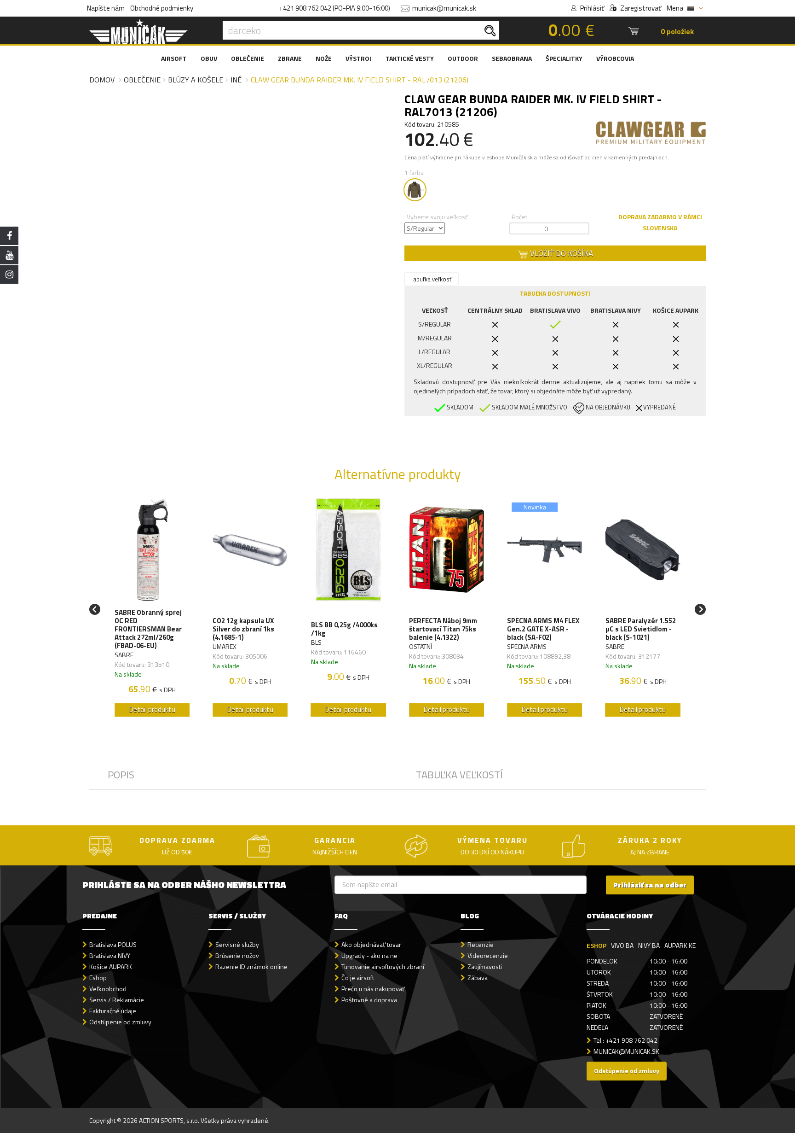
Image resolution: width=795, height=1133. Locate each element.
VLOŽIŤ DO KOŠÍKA (560, 253)
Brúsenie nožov (237, 955)
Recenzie (480, 944)
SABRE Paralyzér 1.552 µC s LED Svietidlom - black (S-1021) (640, 629)
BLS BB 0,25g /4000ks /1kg (344, 629)
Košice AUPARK (110, 966)
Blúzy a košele (195, 79)
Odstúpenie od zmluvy (120, 1022)
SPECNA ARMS (527, 646)
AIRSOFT (174, 58)
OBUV (209, 58)
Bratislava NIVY (109, 955)
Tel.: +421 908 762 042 (625, 1040)
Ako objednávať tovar (371, 944)
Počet (519, 217)
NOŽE (324, 58)
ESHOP (596, 945)
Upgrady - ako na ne (369, 955)
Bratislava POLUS (113, 944)
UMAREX (224, 646)
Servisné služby (237, 944)
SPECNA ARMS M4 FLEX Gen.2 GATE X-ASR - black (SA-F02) (543, 629)
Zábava (477, 977)
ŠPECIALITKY (564, 58)
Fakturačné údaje (112, 1011)
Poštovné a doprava (369, 1000)
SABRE (124, 655)
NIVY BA (649, 945)
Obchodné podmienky (161, 8)
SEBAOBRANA (512, 58)
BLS (316, 642)
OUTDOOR (463, 58)
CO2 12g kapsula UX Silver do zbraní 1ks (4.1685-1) (243, 629)
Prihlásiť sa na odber (649, 885)
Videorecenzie (487, 955)
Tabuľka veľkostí (431, 279)
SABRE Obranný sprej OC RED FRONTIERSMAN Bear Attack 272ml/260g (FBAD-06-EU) (148, 629)
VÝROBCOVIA (615, 58)
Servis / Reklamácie (116, 1000)
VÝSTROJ (359, 58)
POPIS (121, 775)
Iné (236, 79)
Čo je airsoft (357, 977)
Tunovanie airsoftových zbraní (382, 966)
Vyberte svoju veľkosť (437, 217)
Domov (102, 79)
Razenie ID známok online (251, 966)
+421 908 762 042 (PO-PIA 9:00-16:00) (334, 8)
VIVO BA (622, 945)
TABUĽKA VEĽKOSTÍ (459, 775)
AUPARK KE (680, 945)
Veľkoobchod (108, 988)
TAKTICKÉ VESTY (410, 58)
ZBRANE (290, 58)
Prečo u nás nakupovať (373, 988)
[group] (152, 609)
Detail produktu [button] (152, 709)
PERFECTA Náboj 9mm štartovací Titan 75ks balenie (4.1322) (443, 629)
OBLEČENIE (247, 58)
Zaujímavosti (484, 966)
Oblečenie (142, 79)
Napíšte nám (106, 8)
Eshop (98, 977)
